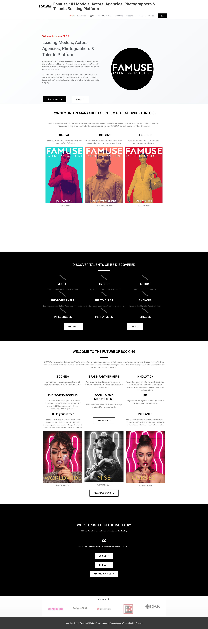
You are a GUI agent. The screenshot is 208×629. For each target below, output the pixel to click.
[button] (111, 16)
